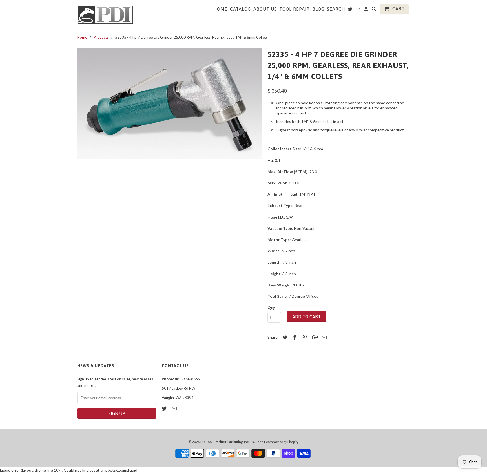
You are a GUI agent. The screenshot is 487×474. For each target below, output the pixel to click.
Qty (271, 307)
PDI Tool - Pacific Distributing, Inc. (224, 442)
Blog (318, 9)
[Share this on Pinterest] (303, 337)
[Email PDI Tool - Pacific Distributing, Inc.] (175, 408)
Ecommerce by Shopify (281, 442)
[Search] (374, 10)
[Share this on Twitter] (284, 337)
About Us (265, 9)
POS (254, 442)
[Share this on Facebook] (293, 337)
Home (220, 9)
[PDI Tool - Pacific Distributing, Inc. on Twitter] (165, 408)
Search (336, 9)
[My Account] (366, 10)
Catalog (240, 9)
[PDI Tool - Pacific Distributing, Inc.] (105, 14)
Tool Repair (294, 9)
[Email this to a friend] (323, 337)
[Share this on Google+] (313, 337)
